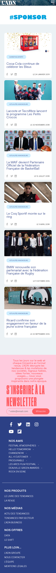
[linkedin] (16, 74)
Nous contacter (14, 557)
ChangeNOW (16, 453)
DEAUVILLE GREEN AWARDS (24, 467)
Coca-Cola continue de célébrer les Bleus (22, 65)
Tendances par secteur (19, 518)
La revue (9, 500)
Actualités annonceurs (18, 104)
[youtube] (11, 432)
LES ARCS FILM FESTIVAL (22, 464)
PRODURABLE (16, 460)
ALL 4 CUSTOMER (18, 456)
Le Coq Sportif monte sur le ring (25, 214)
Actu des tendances (16, 513)
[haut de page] (51, 569)
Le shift (9, 539)
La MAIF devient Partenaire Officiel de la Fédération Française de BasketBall (25, 165)
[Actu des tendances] (8, 3)
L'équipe (9, 561)
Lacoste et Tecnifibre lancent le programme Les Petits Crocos (26, 114)
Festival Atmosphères (22, 445)
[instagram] (36, 425)
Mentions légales (15, 566)
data (7, 535)
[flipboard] (19, 432)
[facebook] (7, 74)
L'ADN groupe (12, 552)
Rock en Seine (17, 471)
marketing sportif (16, 57)
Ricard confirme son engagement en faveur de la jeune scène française (26, 323)
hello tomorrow (20, 449)
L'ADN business (13, 522)
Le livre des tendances (18, 496)
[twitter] (11, 74)
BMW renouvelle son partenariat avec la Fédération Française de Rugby (27, 270)
